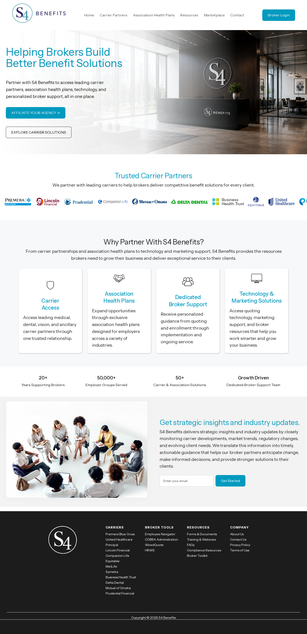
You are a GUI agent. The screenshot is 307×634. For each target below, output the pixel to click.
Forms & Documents (202, 534)
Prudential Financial (120, 593)
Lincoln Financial (118, 550)
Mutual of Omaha (118, 588)
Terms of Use (239, 550)
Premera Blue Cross (120, 534)
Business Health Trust (121, 577)
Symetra (112, 572)
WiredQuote (154, 545)
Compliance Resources (204, 550)
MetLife (111, 566)
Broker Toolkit (197, 555)
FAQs (190, 545)
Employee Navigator (160, 534)
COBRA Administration (161, 539)
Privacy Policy (240, 545)
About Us (237, 534)
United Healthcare (119, 539)
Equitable (113, 561)
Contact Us (238, 539)
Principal (112, 545)
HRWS (150, 550)
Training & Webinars (201, 539)
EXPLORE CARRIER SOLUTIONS (38, 132)
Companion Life (117, 555)
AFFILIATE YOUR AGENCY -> (35, 112)
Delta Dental (115, 582)
